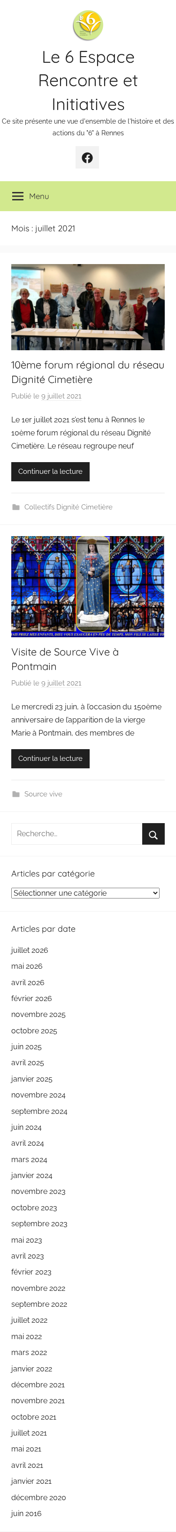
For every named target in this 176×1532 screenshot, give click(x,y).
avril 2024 (27, 1143)
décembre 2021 (38, 1384)
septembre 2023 (39, 1223)
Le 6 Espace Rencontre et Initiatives (88, 80)
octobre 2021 (33, 1417)
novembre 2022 (38, 1288)
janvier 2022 (31, 1368)
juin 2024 (26, 1127)
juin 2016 (26, 1513)
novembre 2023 (38, 1191)
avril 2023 (27, 1256)
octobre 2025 (34, 1030)
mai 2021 (26, 1448)
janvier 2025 (32, 1079)
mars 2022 (29, 1352)
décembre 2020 (38, 1497)
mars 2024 (29, 1159)
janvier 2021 (31, 1481)
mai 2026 (27, 966)
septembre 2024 (39, 1111)
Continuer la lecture (50, 471)
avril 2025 (27, 1062)
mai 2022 (26, 1336)
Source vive (43, 794)
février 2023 (31, 1271)
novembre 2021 (38, 1400)
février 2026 (31, 998)
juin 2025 (26, 1046)
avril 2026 (28, 982)
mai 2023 (26, 1240)
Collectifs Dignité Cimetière (68, 507)
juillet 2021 (29, 1433)
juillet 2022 (29, 1320)
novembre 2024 (38, 1094)
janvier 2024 (32, 1175)
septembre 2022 (39, 1304)
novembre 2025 (38, 1014)
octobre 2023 (34, 1207)
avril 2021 (27, 1465)
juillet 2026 (29, 950)
